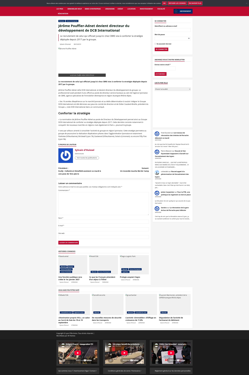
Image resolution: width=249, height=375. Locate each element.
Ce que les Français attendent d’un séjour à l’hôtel (102, 278)
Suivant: (134, 169)
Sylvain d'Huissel (65, 44)
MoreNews (60, 336)
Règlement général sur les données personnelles (173, 371)
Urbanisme (110, 9)
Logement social (79, 312)
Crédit (120, 9)
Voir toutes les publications (87, 158)
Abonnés (63, 266)
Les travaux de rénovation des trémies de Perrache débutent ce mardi (172, 135)
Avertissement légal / (82, 371)
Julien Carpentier (167, 192)
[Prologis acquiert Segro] (134, 264)
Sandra (164, 207)
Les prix (59, 9)
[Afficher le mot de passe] (189, 38)
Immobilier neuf (75, 9)
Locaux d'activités (66, 272)
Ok (164, 3)
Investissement (146, 9)
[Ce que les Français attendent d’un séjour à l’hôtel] (103, 264)
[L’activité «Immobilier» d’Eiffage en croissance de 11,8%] (141, 304)
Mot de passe (160, 34)
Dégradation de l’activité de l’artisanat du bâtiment (171, 318)
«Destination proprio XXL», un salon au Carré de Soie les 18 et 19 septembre (74, 320)
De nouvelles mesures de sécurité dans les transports (106, 318)
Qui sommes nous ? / (66, 371)
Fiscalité (161, 9)
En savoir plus (195, 3)
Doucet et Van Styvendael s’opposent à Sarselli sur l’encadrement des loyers (172, 153)
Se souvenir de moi (164, 44)
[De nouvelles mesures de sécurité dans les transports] (108, 304)
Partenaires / (136, 371)
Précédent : (79, 171)
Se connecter (161, 49)
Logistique (125, 272)
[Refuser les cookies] (247, 3)
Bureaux (61, 21)
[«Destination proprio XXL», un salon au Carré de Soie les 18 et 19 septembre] (74, 304)
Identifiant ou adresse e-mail (166, 26)
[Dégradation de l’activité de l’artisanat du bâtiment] (175, 304)
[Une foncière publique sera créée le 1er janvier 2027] (72, 264)
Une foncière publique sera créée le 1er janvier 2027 (70, 278)
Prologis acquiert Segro (130, 277)
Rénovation (63, 14)
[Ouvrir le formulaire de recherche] (171, 11)
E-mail (61, 226)
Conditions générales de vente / (120, 371)
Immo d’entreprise (93, 9)
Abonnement (185, 11)
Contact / (93, 371)
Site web (61, 233)
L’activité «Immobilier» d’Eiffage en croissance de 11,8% (140, 318)
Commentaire (64, 190)
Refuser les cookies (177, 3)
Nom (60, 218)
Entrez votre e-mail (163, 64)
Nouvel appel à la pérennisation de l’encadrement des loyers (172, 174)
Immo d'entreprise (72, 21)
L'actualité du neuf (66, 312)
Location (131, 9)
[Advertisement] (173, 109)
